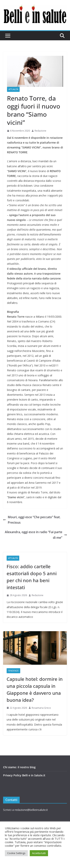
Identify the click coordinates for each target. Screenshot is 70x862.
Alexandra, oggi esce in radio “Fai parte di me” (33, 535)
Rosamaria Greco (41, 707)
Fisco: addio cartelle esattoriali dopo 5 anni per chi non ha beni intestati (32, 576)
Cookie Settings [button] (16, 853)
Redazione (40, 130)
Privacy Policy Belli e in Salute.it (24, 775)
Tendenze (13, 670)
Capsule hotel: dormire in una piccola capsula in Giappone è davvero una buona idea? (35, 689)
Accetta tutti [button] (39, 853)
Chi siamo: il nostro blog (19, 767)
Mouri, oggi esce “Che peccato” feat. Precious (34, 520)
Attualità (13, 89)
